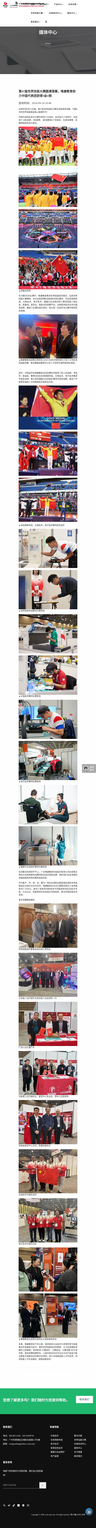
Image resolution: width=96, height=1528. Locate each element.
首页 (33, 4)
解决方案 (78, 1436)
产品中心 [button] (58, 4)
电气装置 (55, 1456)
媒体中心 (78, 1448)
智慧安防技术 (57, 1448)
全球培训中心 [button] (55, 13)
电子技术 (55, 1444)
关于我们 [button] (44, 4)
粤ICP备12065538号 (77, 1515)
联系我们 (85, 1399)
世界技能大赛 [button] (37, 13)
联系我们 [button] (35, 22)
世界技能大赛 (80, 1440)
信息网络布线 (57, 1440)
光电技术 (55, 1436)
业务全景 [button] (72, 4)
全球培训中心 (80, 1444)
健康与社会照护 (58, 1452)
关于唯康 (78, 1452)
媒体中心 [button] (71, 13)
